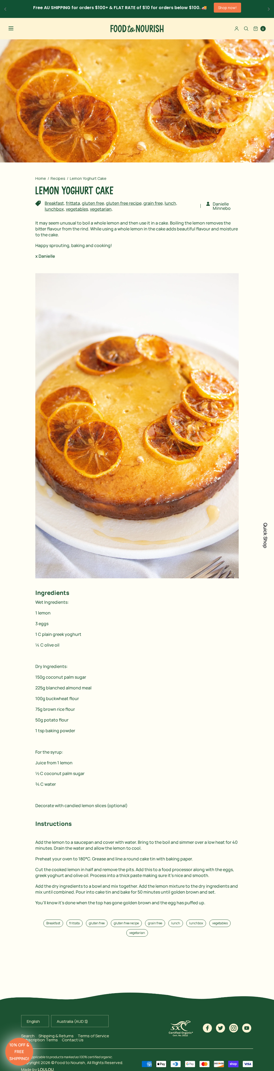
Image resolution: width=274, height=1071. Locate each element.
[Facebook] (207, 1028)
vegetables (220, 923)
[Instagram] (233, 1028)
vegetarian (137, 933)
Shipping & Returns (56, 1036)
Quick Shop (265, 535)
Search (28, 1036)
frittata (74, 923)
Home (40, 178)
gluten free (97, 923)
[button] (19, 1052)
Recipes (58, 178)
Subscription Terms (39, 1040)
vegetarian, (101, 209)
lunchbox (196, 923)
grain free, (153, 203)
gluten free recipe (126, 923)
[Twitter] (220, 1028)
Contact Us (72, 1040)
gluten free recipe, (124, 203)
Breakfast (53, 923)
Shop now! (227, 7)
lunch (175, 923)
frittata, (73, 203)
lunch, (171, 203)
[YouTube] (247, 1028)
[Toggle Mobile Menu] (14, 29)
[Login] (237, 28)
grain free (155, 923)
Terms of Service (93, 1036)
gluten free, (93, 203)
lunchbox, (55, 209)
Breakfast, (55, 203)
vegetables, (77, 209)
